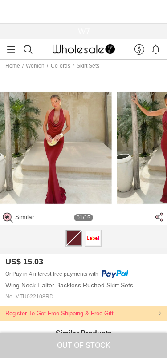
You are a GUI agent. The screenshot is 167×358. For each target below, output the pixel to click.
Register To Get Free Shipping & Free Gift (59, 313)
